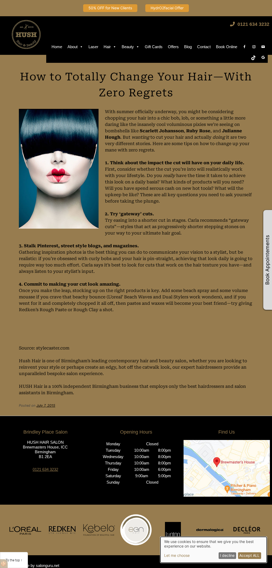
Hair (107, 46)
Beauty (128, 46)
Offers (173, 46)
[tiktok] (253, 57)
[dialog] (213, 550)
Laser (93, 46)
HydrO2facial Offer (167, 8)
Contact (204, 46)
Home (57, 46)
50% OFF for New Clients (110, 8)
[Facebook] (244, 47)
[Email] (263, 47)
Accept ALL (249, 555)
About (72, 46)
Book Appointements (267, 260)
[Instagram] (253, 47)
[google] (263, 57)
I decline (227, 555)
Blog (188, 46)
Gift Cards (154, 46)
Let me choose (177, 555)
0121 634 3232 (252, 24)
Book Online (226, 46)
